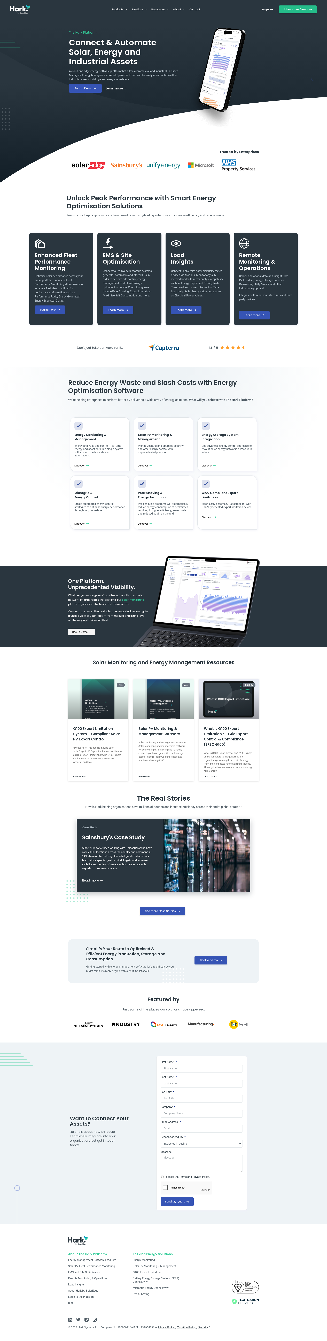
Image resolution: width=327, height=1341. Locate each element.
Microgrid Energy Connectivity (151, 1288)
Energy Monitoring (144, 1260)
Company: (167, 1107)
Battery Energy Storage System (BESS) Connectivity (156, 1280)
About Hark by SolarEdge (83, 1290)
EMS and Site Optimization (84, 1272)
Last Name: (168, 1077)
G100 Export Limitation (147, 1272)
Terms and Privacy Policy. (194, 1176)
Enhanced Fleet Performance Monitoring (56, 261)
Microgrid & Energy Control (86, 495)
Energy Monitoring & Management (90, 437)
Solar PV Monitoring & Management (155, 437)
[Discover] (87, 465)
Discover (79, 465)
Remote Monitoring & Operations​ (87, 1278)
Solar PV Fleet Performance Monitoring (91, 1266)
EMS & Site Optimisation (121, 258)
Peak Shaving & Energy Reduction (152, 495)
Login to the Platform (81, 1296)
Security (203, 1327)
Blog (71, 1303)
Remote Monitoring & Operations (257, 261)
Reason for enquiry (172, 1137)
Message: (166, 1152)
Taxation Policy (186, 1327)
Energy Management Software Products (92, 1260)
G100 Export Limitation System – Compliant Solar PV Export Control (96, 734)
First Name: (168, 1062)
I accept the (187, 1176)
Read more (90, 880)
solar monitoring (133, 600)
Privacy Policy (166, 1327)
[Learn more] (125, 88)
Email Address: (170, 1122)
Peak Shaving (141, 1294)
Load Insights (182, 258)
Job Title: (167, 1092)
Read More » (79, 777)
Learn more (114, 88)
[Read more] (101, 880)
